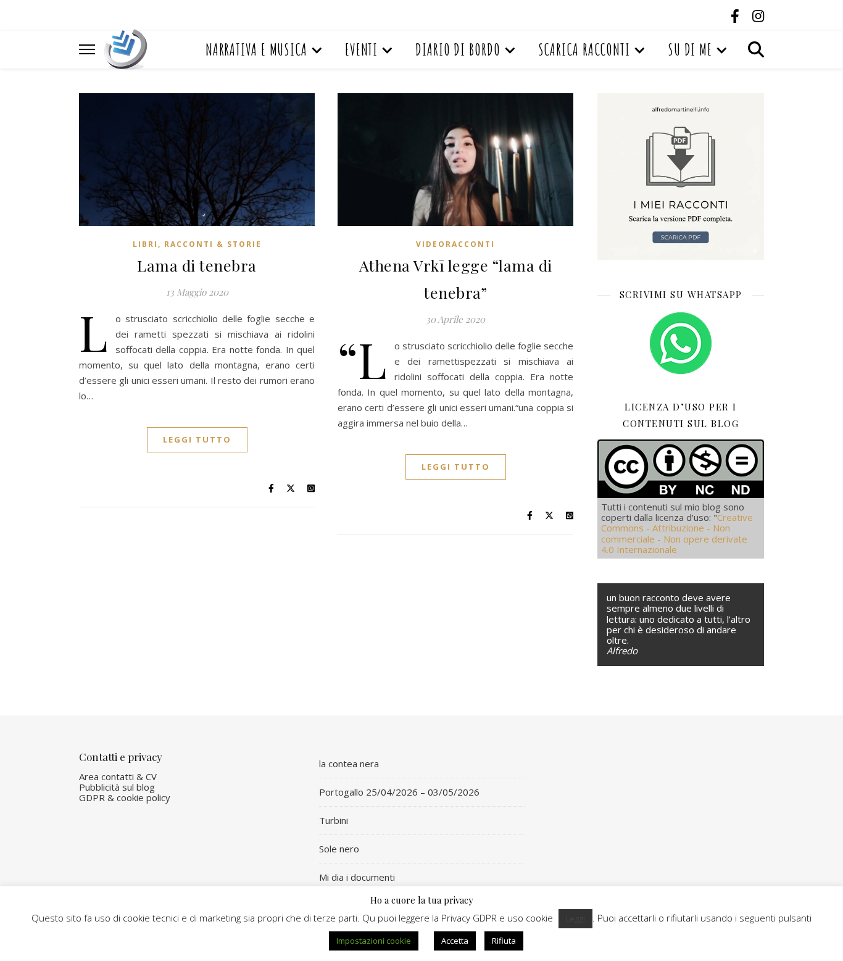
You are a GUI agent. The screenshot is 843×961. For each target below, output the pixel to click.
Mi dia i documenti (357, 877)
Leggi (575, 918)
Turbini (333, 820)
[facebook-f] (737, 15)
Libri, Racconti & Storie (197, 244)
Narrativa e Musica (256, 49)
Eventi (361, 49)
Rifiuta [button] (504, 940)
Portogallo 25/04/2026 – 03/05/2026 (399, 792)
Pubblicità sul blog (117, 787)
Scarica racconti (584, 49)
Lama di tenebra (197, 265)
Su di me (690, 49)
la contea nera (349, 763)
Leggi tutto (197, 439)
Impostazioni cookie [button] (373, 940)
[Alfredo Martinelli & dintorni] (125, 50)
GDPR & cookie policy (124, 797)
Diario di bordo (457, 49)
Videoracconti (455, 244)
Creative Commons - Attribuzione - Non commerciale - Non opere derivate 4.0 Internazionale (677, 533)
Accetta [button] (454, 940)
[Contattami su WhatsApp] (680, 343)
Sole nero (339, 848)
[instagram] (758, 15)
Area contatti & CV (118, 776)
